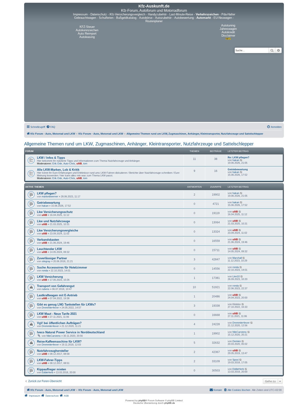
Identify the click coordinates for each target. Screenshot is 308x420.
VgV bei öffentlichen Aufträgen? (59, 323)
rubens (45, 289)
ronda (45, 270)
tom (85, 163)
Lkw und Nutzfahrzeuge (53, 221)
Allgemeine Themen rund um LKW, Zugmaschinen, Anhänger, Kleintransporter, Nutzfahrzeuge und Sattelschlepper (139, 143)
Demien (236, 341)
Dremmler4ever (50, 307)
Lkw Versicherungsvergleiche (57, 230)
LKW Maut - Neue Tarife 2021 (57, 313)
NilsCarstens (53, 335)
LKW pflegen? (47, 193)
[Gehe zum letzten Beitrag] (241, 193)
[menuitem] (50, 127)
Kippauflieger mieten (51, 369)
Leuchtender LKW (49, 249)
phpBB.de (169, 403)
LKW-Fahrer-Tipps (49, 360)
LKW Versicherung (50, 276)
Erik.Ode (57, 163)
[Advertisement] (154, 87)
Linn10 (236, 276)
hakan (235, 160)
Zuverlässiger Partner (52, 258)
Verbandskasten (48, 239)
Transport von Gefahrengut (55, 286)
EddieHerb (47, 372)
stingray (46, 261)
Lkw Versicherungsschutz (55, 212)
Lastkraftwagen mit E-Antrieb (57, 295)
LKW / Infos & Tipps (51, 157)
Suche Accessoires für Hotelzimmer (62, 267)
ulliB (79, 163)
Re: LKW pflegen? (238, 157)
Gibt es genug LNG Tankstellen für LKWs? (66, 304)
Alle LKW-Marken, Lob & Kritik (58, 169)
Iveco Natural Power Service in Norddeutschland (71, 332)
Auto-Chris (69, 163)
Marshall (237, 258)
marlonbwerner (50, 196)
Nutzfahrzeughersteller (53, 350)
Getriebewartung (238, 169)
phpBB (142, 400)
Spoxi (235, 359)
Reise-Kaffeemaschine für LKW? (59, 341)
